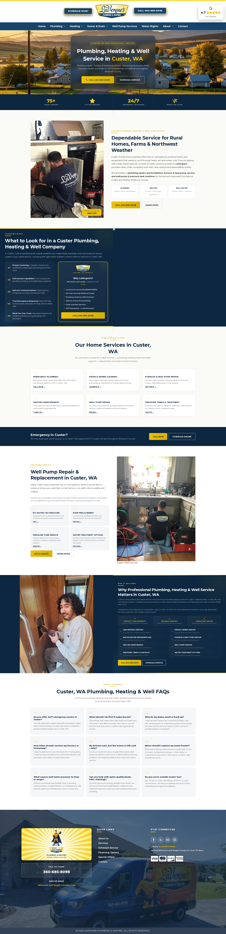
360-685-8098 (56, 872)
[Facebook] (153, 840)
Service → (37, 546)
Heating (75, 26)
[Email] (168, 840)
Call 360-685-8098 (99, 80)
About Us (103, 838)
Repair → (93, 412)
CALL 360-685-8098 (150, 10)
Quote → (149, 412)
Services (103, 843)
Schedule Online (182, 436)
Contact (183, 26)
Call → (36, 522)
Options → (77, 546)
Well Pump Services (124, 26)
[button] (63, 26)
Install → (77, 522)
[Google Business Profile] (160, 840)
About (167, 26)
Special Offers (106, 857)
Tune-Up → (38, 412)
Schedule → (95, 387)
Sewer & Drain (96, 26)
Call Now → (39, 387)
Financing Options (108, 852)
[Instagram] (175, 840)
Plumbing (56, 26)
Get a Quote (41, 554)
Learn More (152, 205)
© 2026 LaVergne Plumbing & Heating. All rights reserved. (113, 930)
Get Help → (150, 387)
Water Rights (150, 26)
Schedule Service (130, 80)
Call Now (158, 436)
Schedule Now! (78, 11)
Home (42, 26)
